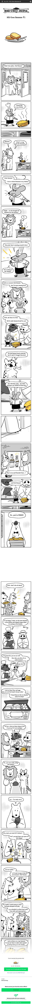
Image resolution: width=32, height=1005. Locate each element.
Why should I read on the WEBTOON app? (16, 972)
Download (16, 990)
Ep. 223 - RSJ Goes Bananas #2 (12, 1)
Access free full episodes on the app (16, 969)
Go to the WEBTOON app (16, 1002)
